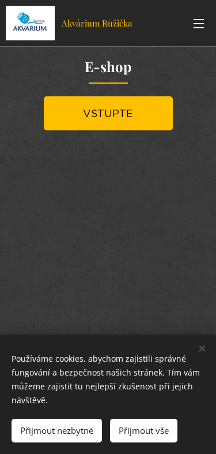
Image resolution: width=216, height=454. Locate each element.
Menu (198, 23)
